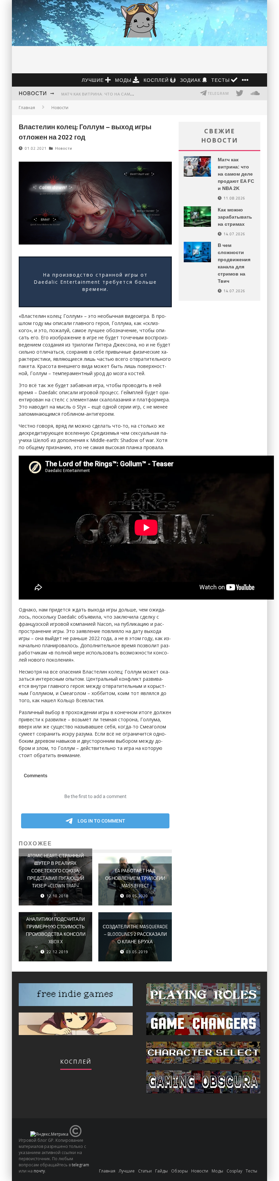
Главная (27, 107)
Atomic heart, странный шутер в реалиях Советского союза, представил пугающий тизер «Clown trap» (55, 870)
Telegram (218, 93)
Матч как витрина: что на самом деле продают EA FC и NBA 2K (131, 94)
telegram (80, 1165)
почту (39, 1171)
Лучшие (93, 80)
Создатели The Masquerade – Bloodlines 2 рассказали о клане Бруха (135, 934)
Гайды (161, 1171)
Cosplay (234, 1171)
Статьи (145, 1171)
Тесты (221, 80)
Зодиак (191, 80)
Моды (124, 80)
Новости (33, 93)
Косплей (157, 80)
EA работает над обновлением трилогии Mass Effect (135, 878)
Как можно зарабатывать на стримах (235, 217)
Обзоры (179, 1171)
